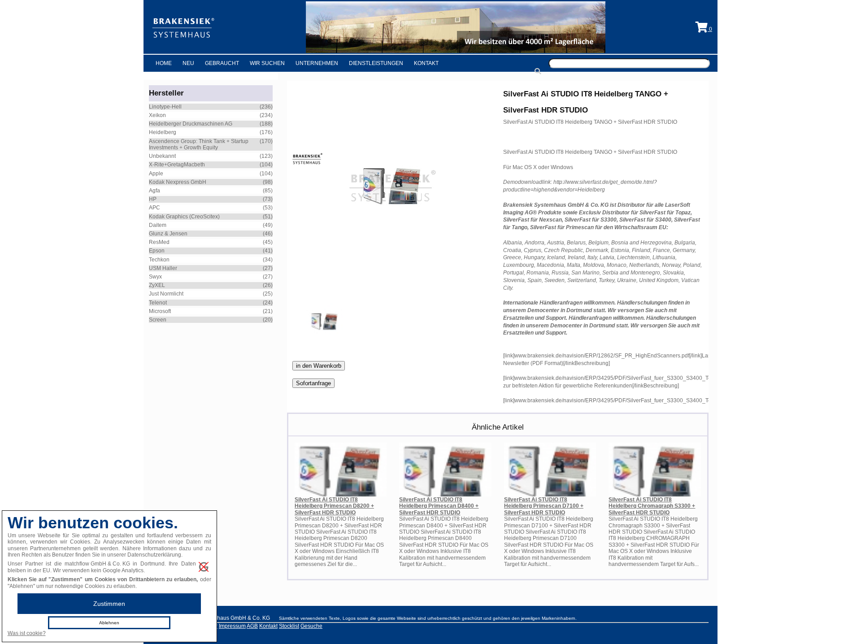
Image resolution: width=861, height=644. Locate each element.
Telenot (158, 303)
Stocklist (289, 626)
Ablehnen (109, 622)
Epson (157, 251)
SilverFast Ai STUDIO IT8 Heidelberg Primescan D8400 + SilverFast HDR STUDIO (438, 506)
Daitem (157, 225)
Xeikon (157, 115)
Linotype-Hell (165, 107)
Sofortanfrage (313, 383)
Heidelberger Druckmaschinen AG (190, 124)
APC (154, 208)
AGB (252, 626)
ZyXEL (157, 285)
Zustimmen (109, 603)
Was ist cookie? (27, 633)
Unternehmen (317, 63)
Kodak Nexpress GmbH (177, 182)
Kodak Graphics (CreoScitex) (184, 216)
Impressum (232, 626)
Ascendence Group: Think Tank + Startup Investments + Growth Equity (198, 144)
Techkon (159, 260)
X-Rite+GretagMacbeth (177, 164)
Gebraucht (222, 63)
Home (164, 63)
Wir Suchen (267, 63)
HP (153, 199)
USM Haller (163, 268)
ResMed (159, 242)
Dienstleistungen (376, 63)
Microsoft (160, 311)
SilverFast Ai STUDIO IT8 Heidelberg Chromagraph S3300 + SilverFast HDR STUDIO (652, 506)
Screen (157, 320)
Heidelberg (162, 132)
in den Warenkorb (318, 365)
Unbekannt (162, 156)
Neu (188, 63)
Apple (156, 173)
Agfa (154, 190)
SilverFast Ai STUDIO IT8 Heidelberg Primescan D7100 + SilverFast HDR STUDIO (543, 506)
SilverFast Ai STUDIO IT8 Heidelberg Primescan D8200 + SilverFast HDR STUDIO (334, 506)
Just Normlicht (166, 294)
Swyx (155, 277)
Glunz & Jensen (168, 234)
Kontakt (426, 63)
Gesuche (311, 626)
